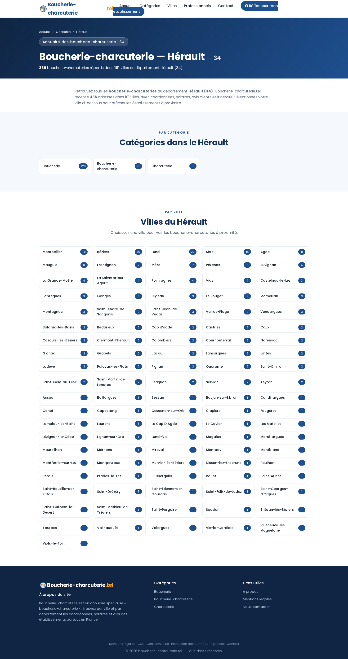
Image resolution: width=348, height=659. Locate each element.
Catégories (149, 5)
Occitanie (63, 32)
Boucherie (162, 591)
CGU (141, 644)
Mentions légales (257, 599)
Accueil (125, 5)
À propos (251, 591)
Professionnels (197, 5)
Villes (172, 5)
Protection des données (189, 644)
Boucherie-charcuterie (80, 9)
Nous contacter (256, 606)
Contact (226, 5)
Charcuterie (164, 606)
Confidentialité (158, 644)
